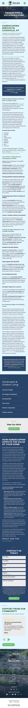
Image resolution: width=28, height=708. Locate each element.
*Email (4, 568)
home (3, 452)
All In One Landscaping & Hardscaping (13, 56)
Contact (14, 683)
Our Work (14, 679)
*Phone (4, 564)
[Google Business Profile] (11, 689)
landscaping (21, 103)
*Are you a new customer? (9, 576)
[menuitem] (14, 390)
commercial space (10, 351)
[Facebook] (14, 689)
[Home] (14, 3)
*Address (5, 572)
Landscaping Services (14, 681)
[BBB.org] (17, 689)
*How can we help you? (8, 580)
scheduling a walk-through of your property (12, 315)
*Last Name (5, 560)
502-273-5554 (14, 661)
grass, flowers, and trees (17, 152)
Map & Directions (14, 670)
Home (14, 676)
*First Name (5, 556)
